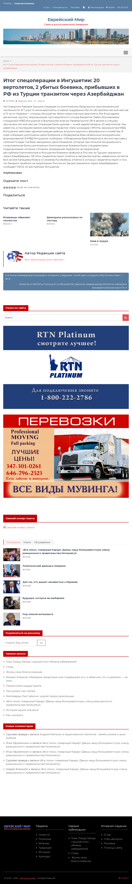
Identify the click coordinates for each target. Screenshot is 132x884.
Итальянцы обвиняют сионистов (16, 219)
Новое (27, 542)
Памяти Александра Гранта (23, 685)
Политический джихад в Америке (44, 565)
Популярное (13, 542)
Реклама (75, 7)
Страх (9, 666)
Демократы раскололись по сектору (64, 219)
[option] (40, 3)
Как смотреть (15, 715)
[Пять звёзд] (15, 187)
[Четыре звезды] (12, 187)
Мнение (44, 843)
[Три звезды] (9, 187)
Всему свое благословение (24, 672)
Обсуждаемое (42, 542)
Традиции (45, 847)
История (44, 852)
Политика (45, 839)
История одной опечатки (22, 710)
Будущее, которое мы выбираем (43, 598)
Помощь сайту (113, 847)
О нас (46, 7)
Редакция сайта (25, 101)
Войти (112, 7)
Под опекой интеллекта (38, 614)
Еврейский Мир (66, 19)
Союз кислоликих (24, 3)
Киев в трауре (99, 241)
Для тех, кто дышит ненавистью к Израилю (50, 582)
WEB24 (125, 878)
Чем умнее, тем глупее (20, 691)
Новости (41, 101)
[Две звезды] (7, 187)
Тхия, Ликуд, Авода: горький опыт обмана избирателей (41, 661)
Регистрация (97, 7)
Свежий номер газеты (20, 518)
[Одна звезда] (4, 187)
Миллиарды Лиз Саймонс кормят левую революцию (40, 696)
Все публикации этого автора (44, 259)
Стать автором (60, 7)
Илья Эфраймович (18, 743)
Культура (44, 856)
